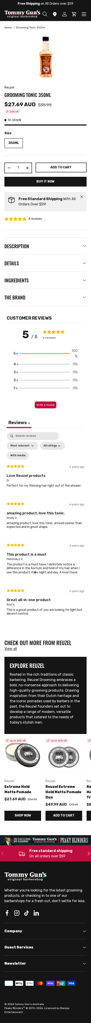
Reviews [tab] (19, 422)
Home (8, 27)
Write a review (45, 404)
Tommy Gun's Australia (29, 1004)
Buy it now (45, 181)
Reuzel (9, 87)
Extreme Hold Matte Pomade (17, 789)
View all (10, 649)
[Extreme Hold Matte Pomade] (22, 756)
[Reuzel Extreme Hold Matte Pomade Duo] (64, 756)
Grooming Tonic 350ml (30, 27)
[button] (45, 353)
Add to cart (61, 167)
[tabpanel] (45, 527)
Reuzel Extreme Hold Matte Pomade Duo (63, 792)
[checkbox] (18, 456)
